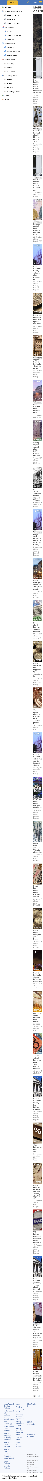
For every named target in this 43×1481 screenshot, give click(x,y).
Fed (35, 194)
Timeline (19, 1407)
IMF (40, 417)
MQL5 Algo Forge (6, 1451)
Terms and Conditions (20, 1411)
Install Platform (7, 1462)
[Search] (28, 2)
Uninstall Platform (7, 1467)
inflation (37, 373)
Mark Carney (35, 102)
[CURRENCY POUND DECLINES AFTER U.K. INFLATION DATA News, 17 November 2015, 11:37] (37, 35)
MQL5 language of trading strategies (7, 1436)
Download (9, 1457)
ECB (40, 241)
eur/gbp (35, 332)
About (18, 1404)
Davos (35, 1346)
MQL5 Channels (31, 1423)
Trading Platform (9, 1406)
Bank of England (36, 554)
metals (36, 727)
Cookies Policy (19, 1438)
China (36, 417)
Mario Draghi (35, 240)
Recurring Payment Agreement (20, 1417)
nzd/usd (36, 860)
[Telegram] (32, 1447)
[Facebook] (28, 1447)
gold (39, 638)
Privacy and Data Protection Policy (19, 1431)
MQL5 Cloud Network (7, 1444)
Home (11, 2)
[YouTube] (28, 1451)
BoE (35, 504)
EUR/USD (36, 464)
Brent (36, 986)
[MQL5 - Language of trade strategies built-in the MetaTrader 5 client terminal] (3, 2)
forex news (35, 594)
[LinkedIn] (32, 1451)
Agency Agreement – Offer (20, 1424)
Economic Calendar (31, 1436)
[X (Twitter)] (36, 1447)
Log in (35, 2)
